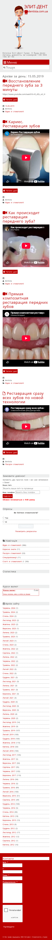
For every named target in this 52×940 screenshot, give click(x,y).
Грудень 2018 (9, 738)
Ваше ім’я (7, 485)
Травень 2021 (9, 689)
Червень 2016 (9, 783)
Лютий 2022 (8, 669)
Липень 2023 (8, 632)
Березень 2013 (9, 820)
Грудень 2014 (9, 804)
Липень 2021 (8, 685)
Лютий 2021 (8, 698)
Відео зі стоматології (14, 111)
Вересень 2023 (9, 628)
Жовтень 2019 (9, 726)
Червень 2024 (9, 608)
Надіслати (7, 496)
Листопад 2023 (9, 620)
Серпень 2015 (9, 800)
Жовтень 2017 (9, 759)
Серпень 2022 (9, 653)
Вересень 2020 (9, 710)
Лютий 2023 (8, 641)
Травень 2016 (9, 787)
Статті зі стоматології (12, 561)
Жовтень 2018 (9, 742)
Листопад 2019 (9, 722)
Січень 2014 (8, 812)
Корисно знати (9, 549)
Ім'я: (5, 862)
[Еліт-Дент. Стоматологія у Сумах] (26, 27)
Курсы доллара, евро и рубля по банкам (16, 594)
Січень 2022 (8, 673)
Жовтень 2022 (9, 649)
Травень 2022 (9, 665)
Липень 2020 (8, 714)
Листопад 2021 (9, 681)
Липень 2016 (8, 779)
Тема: (6, 875)
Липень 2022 (8, 657)
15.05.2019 (9, 106)
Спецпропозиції (10, 557)
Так (6, 518)
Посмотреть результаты (26, 531)
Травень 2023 (9, 636)
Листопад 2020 (9, 706)
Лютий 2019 (8, 734)
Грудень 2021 (9, 677)
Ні (6, 522)
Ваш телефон (9, 492)
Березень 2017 (9, 775)
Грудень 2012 (9, 828)
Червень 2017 (9, 771)
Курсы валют (9, 590)
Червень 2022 (9, 661)
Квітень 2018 (8, 747)
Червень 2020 (9, 718)
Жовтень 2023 (9, 624)
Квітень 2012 (8, 844)
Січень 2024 (8, 616)
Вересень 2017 (9, 763)
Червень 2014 (9, 808)
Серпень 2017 (9, 767)
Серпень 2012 (9, 840)
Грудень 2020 (9, 702)
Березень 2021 (9, 694)
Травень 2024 (9, 612)
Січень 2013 (8, 824)
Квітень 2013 (8, 816)
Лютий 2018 (8, 751)
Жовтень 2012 (9, 836)
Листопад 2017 (9, 755)
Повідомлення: (10, 882)
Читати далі (11, 99)
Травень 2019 (9, 730)
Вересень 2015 (9, 796)
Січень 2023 (8, 645)
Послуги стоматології (14, 464)
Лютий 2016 (8, 792)
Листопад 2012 (9, 832)
